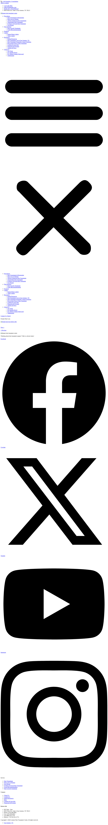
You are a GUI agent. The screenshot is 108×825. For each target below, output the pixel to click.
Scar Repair (10, 25)
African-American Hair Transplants (16, 20)
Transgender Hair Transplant (15, 22)
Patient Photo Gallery (13, 34)
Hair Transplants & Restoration (15, 17)
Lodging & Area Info (13, 45)
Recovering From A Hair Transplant (17, 43)
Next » (2, 327)
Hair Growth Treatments (13, 28)
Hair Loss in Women (12, 19)
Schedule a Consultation (11, 1)
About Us (6, 49)
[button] (54, 165)
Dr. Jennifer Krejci (12, 52)
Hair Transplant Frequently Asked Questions (19, 42)
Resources (7, 37)
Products (6, 31)
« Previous (3, 330)
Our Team (10, 51)
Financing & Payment (13, 46)
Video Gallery (11, 36)
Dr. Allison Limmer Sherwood (15, 54)
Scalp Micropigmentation (14, 30)
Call (3, 1)
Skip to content (5, 3)
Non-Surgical (7, 26)
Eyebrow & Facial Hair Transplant (16, 23)
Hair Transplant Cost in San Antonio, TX (18, 40)
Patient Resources (12, 39)
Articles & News (11, 48)
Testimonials (10, 55)
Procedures (7, 16)
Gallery (6, 33)
